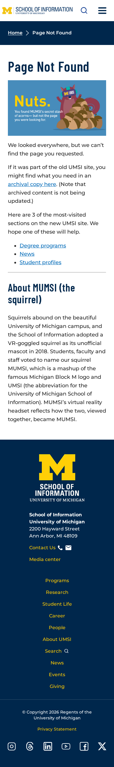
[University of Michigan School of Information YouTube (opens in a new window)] (66, 747)
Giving (57, 686)
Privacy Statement (57, 729)
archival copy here (32, 184)
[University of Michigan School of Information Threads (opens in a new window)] (29, 747)
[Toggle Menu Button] (102, 10)
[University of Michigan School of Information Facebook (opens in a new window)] (84, 747)
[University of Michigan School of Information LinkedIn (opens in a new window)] (48, 747)
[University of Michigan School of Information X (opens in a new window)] (102, 747)
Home (15, 33)
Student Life (57, 604)
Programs (57, 580)
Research (57, 592)
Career (57, 616)
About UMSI (57, 639)
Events (57, 674)
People (57, 627)
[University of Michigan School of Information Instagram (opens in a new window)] (11, 747)
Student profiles (40, 262)
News (27, 254)
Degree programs (43, 245)
